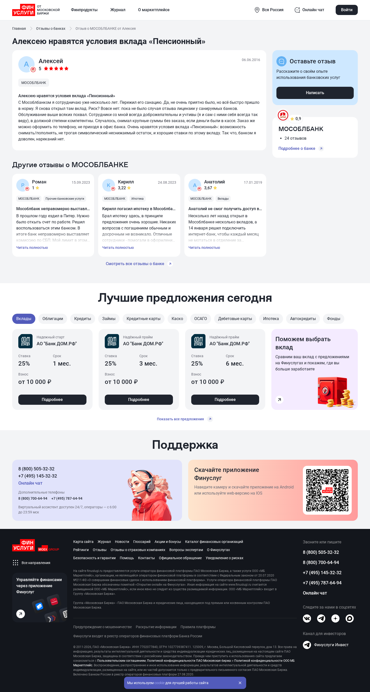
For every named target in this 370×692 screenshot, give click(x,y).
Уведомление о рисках (224, 558)
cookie (159, 683)
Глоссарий (142, 542)
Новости (122, 542)
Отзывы (100, 550)
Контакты (146, 558)
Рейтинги (81, 550)
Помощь (127, 558)
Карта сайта (83, 542)
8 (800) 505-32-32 (36, 468)
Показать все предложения (180, 419)
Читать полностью (32, 248)
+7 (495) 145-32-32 (37, 476)
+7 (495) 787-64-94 (66, 498)
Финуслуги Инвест (331, 644)
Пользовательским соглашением (121, 660)
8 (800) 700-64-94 (32, 498)
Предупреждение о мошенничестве (102, 627)
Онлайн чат (315, 593)
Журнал (104, 542)
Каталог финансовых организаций (214, 542)
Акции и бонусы (168, 542)
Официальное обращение (180, 558)
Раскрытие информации (156, 627)
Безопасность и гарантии (94, 558)
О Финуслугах (218, 550)
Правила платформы (198, 627)
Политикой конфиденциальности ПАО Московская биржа (189, 660)
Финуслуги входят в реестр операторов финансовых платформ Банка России (137, 636)
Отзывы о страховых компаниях (138, 550)
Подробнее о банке (296, 148)
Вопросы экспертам (186, 550)
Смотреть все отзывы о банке (135, 263)
